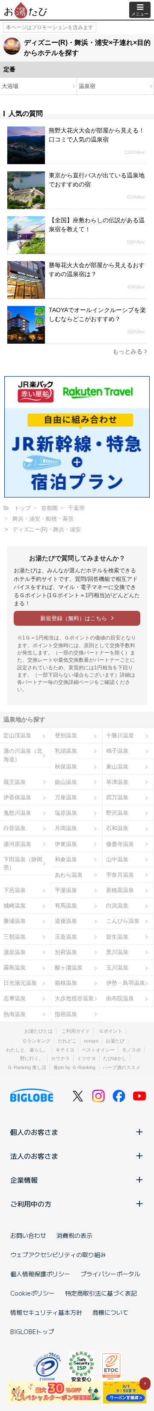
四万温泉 (117, 797)
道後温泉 (66, 921)
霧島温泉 (14, 967)
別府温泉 (66, 952)
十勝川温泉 (120, 735)
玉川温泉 (117, 967)
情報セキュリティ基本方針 (46, 1312)
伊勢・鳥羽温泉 (125, 983)
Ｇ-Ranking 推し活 (26, 1067)
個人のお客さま (34, 1132)
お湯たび (115, 1040)
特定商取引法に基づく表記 (101, 1293)
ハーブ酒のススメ (121, 1067)
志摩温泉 (14, 998)
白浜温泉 (117, 905)
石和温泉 (117, 828)
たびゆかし (115, 1058)
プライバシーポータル (110, 1274)
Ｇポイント (110, 1031)
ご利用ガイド (76, 1031)
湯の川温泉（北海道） (22, 755)
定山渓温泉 (17, 735)
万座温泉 (66, 797)
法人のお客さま (34, 1156)
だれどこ (67, 1040)
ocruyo (91, 1040)
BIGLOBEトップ (32, 1331)
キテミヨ (65, 1049)
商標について (110, 1312)
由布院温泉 (120, 998)
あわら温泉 (69, 875)
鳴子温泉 (117, 751)
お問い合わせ (28, 1235)
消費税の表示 (74, 1235)
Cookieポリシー (32, 1293)
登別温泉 (66, 735)
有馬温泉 (66, 905)
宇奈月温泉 (120, 875)
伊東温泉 (66, 844)
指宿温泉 (66, 1014)
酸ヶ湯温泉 (69, 967)
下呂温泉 (14, 890)
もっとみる (127, 351)
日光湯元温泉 (20, 983)
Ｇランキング (36, 1040)
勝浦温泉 (14, 921)
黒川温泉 (117, 952)
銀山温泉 (66, 782)
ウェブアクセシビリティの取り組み (58, 1254)
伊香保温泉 (17, 797)
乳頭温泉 (66, 751)
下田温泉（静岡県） (22, 863)
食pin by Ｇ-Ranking (74, 1067)
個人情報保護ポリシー (40, 1274)
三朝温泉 (14, 937)
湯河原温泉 (17, 844)
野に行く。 (32, 1058)
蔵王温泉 (14, 782)
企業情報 (24, 1180)
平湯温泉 (66, 890)
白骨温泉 (14, 828)
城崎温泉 (14, 905)
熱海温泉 (14, 1014)
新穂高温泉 (120, 890)
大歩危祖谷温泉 (74, 998)
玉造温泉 (66, 937)
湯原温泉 (14, 952)
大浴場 (10, 86)
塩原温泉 (66, 813)
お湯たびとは (38, 1031)
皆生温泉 (117, 937)
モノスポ (131, 1049)
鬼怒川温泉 (17, 813)
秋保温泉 (66, 766)
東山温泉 (117, 766)
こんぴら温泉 (122, 921)
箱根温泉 (66, 983)
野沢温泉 (117, 813)
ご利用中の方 (30, 1204)
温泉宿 (87, 86)
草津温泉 (117, 782)
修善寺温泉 (120, 844)
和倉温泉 (66, 859)
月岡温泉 (66, 828)
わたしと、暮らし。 (27, 1049)
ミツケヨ (86, 1058)
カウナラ (60, 1058)
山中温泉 (117, 859)
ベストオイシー (98, 1049)
